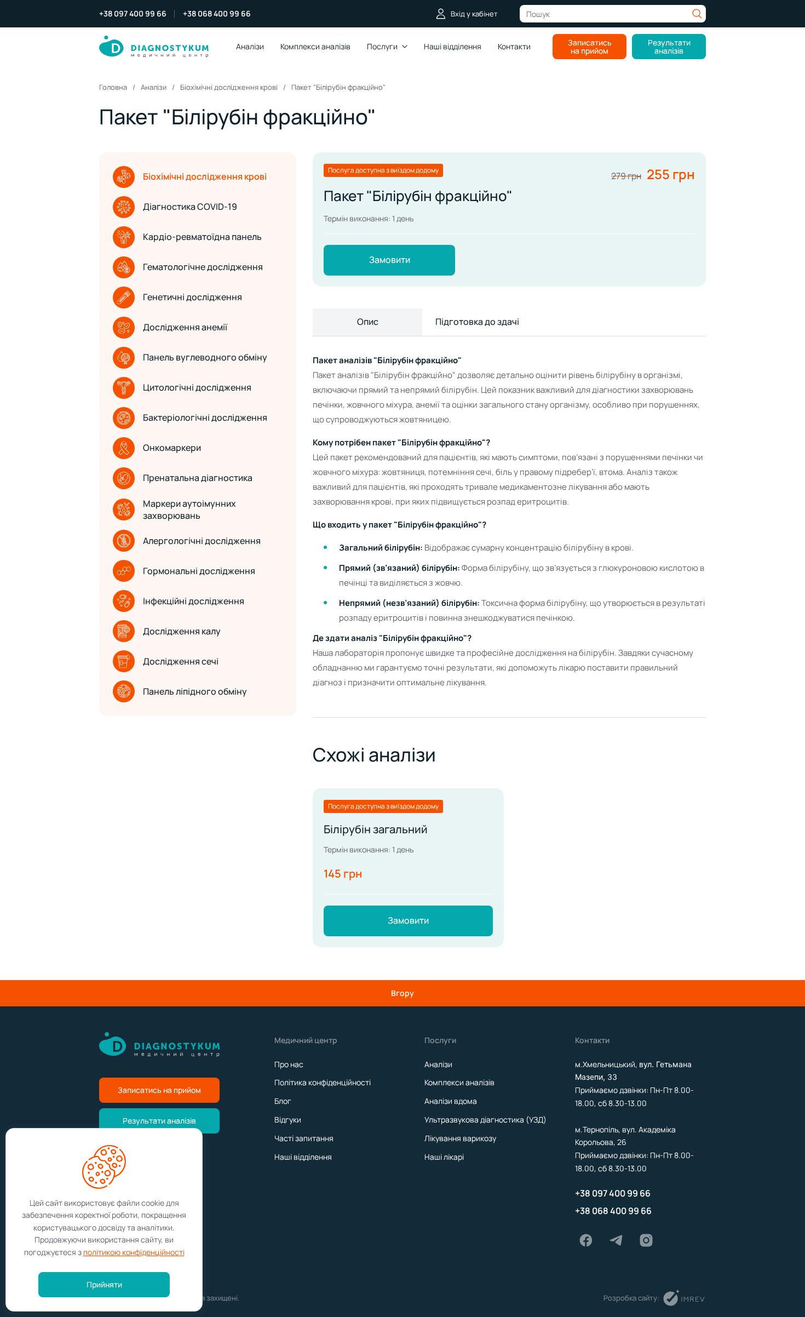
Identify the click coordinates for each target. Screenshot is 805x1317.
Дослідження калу (182, 631)
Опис (367, 322)
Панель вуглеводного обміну (205, 357)
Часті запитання (304, 1138)
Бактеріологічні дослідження (205, 417)
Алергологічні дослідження (202, 541)
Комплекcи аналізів (315, 46)
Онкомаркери (172, 448)
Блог (282, 1101)
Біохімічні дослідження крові (205, 176)
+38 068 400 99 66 (217, 14)
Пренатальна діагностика (197, 478)
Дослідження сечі (181, 661)
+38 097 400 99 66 (132, 14)
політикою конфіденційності (134, 1252)
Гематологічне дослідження (203, 267)
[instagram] (646, 1240)
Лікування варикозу (460, 1138)
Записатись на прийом (590, 46)
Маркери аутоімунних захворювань (189, 509)
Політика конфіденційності (322, 1082)
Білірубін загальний (376, 829)
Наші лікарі (444, 1157)
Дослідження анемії (185, 327)
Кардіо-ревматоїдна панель (202, 237)
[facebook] (586, 1240)
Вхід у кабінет (474, 14)
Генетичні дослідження (192, 297)
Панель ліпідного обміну (195, 691)
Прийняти (104, 1284)
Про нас (288, 1064)
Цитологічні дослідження (197, 387)
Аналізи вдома (450, 1101)
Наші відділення (452, 46)
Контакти (514, 46)
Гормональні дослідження (199, 571)
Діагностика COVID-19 (190, 207)
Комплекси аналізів (459, 1082)
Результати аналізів (669, 46)
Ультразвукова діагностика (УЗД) (485, 1119)
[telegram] (616, 1240)
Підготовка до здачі (477, 322)
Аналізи (250, 46)
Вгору (402, 993)
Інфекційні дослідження (193, 601)
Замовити (389, 260)
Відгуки (287, 1119)
